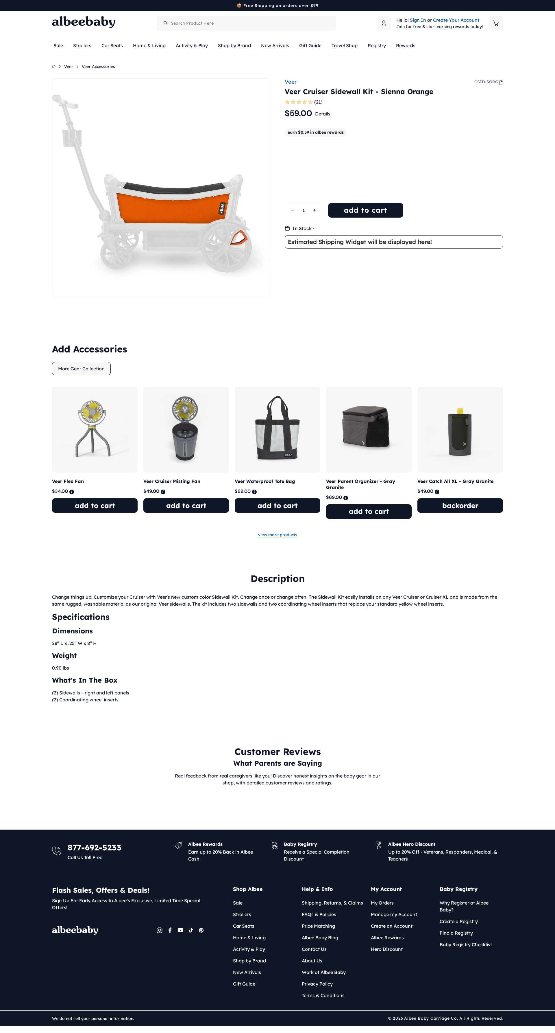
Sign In (418, 20)
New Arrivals (247, 972)
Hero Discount (387, 949)
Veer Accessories (98, 66)
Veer (68, 66)
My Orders (382, 903)
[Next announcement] (501, 5)
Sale (238, 903)
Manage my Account (394, 914)
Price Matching (318, 926)
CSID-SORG (486, 81)
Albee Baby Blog (320, 937)
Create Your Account (456, 20)
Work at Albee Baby (324, 972)
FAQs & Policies (319, 914)
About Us (312, 961)
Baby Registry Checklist (466, 944)
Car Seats (243, 926)
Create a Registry (459, 921)
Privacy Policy (317, 984)
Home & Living (249, 937)
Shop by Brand (249, 961)
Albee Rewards (387, 937)
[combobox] (246, 23)
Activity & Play (249, 949)
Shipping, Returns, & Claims (332, 903)
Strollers (242, 914)
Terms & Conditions (323, 995)
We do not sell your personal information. (93, 1018)
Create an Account (391, 926)
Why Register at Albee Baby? (464, 906)
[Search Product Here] (165, 23)
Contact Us (314, 949)
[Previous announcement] (54, 5)
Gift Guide (244, 984)
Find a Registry (456, 933)
